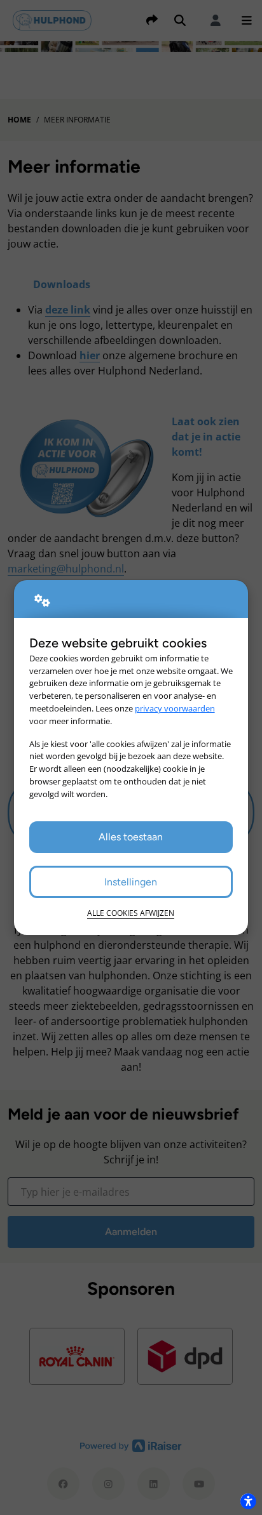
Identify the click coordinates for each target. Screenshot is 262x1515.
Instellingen (130, 882)
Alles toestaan (131, 837)
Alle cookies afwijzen (130, 913)
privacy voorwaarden (175, 708)
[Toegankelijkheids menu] (248, 1501)
